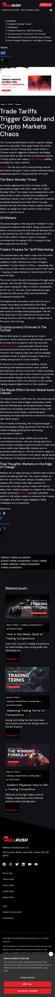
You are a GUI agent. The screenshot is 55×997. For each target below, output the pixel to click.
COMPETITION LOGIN (10, 10)
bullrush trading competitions (16, 560)
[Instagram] (12, 864)
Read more (11, 659)
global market (36, 159)
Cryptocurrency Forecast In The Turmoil (26, 34)
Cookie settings (27, 977)
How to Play (8, 873)
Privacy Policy (8, 885)
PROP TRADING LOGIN (30, 10)
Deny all (27, 984)
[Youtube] (31, 864)
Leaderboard (8, 918)
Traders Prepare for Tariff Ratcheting (25, 30)
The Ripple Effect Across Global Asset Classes (29, 37)
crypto (35, 560)
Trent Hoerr (13, 779)
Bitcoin (3, 167)
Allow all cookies (27, 991)
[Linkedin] (25, 864)
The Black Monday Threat (19, 24)
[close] (51, 954)
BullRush (23, 492)
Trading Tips (34, 701)
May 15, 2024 (12, 772)
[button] (51, 10)
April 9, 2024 (12, 697)
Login (5, 906)
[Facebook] (6, 864)
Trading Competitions (31, 625)
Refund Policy (8, 897)
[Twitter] (18, 864)
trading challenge (9, 563)
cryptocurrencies (9, 346)
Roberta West (14, 629)
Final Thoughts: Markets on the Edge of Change (30, 40)
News (18, 104)
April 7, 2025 (7, 104)
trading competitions (11, 567)
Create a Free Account (12, 912)
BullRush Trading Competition (16, 557)
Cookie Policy (8, 891)
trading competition (29, 563)
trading (43, 560)
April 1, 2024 (12, 625)
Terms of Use (8, 879)
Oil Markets (13, 27)
